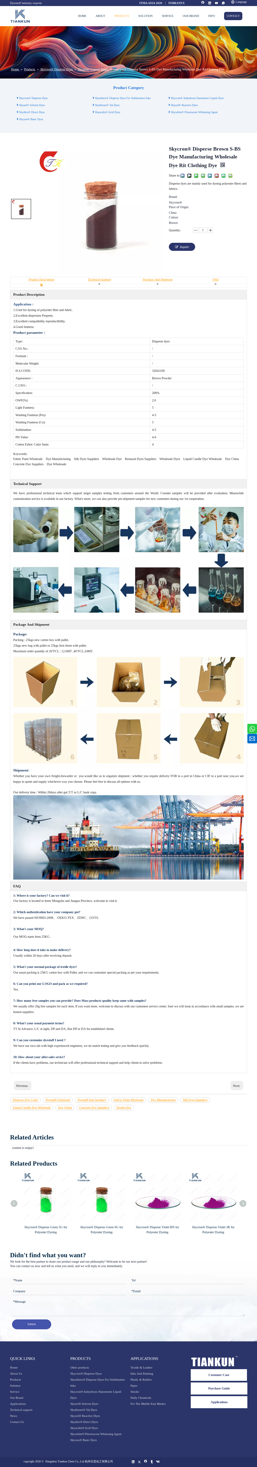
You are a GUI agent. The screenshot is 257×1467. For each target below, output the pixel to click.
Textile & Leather (141, 1367)
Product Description (41, 279)
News (13, 1415)
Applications (18, 1403)
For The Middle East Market (148, 1403)
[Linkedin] (209, 3)
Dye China (65, 1107)
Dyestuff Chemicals (57, 1100)
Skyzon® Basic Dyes (31, 119)
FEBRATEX (176, 3)
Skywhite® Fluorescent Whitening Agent (194, 112)
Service (14, 1391)
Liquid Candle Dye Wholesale (32, 1107)
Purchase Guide (219, 1388)
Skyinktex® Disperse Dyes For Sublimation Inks (123, 98)
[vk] (158, 1462)
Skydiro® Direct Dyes (32, 112)
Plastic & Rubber (141, 1379)
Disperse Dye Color (25, 1100)
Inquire (184, 247)
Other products (79, 1367)
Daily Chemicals (141, 1397)
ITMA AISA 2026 (150, 3)
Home (14, 1367)
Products (15, 1379)
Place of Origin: (179, 207)
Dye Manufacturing (163, 1100)
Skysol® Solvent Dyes (32, 105)
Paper (134, 1385)
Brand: (173, 196)
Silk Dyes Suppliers (195, 1100)
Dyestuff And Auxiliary (91, 1100)
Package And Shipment (157, 279)
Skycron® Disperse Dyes (33, 98)
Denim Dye (123, 1107)
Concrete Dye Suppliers (94, 1107)
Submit (32, 1324)
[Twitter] (139, 1462)
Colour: (173, 217)
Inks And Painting (142, 1373)
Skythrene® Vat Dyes (107, 105)
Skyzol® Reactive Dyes (184, 105)
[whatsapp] (223, 3)
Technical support (21, 1409)
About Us (16, 1373)
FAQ (216, 279)
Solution (15, 1385)
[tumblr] (151, 1462)
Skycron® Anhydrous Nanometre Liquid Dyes (197, 98)
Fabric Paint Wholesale (128, 1100)
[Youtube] (216, 3)
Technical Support (99, 279)
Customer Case (218, 1375)
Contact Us (17, 1422)
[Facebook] (202, 3)
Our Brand (16, 1397)
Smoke (135, 1391)
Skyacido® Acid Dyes (107, 112)
